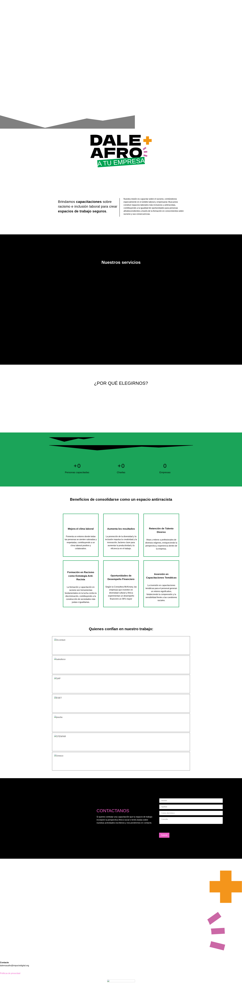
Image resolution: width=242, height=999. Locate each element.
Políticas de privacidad (10, 973)
